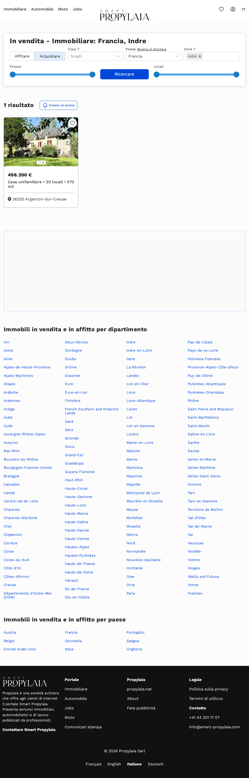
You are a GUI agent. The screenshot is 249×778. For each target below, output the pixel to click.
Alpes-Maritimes (18, 375)
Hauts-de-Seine (79, 572)
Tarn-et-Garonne (202, 501)
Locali (159, 66)
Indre (130, 342)
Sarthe (193, 442)
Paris (130, 593)
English (114, 764)
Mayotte (133, 484)
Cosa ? (74, 49)
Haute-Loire (75, 505)
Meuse (132, 509)
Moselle (133, 526)
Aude (8, 426)
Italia (69, 649)
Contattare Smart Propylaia (28, 729)
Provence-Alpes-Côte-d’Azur (213, 367)
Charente (12, 509)
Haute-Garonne (78, 497)
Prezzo (15, 66)
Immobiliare (15, 9)
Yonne (193, 585)
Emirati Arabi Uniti (20, 649)
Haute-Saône (76, 522)
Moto (63, 9)
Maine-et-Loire (139, 442)
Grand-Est (74, 455)
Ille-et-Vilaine (77, 597)
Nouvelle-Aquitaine (143, 560)
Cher (8, 526)
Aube (8, 417)
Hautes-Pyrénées (80, 555)
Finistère (72, 400)
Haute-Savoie (77, 530)
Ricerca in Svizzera (152, 49)
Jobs (77, 9)
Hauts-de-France (80, 564)
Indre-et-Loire (139, 350)
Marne (131, 459)
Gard (69, 421)
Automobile (42, 9)
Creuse (10, 585)
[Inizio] (124, 17)
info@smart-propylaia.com (214, 727)
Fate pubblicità (141, 708)
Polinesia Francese (204, 359)
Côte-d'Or (12, 568)
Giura (69, 446)
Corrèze (11, 543)
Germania (73, 641)
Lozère (132, 434)
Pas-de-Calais (200, 342)
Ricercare (124, 74)
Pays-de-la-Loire (203, 350)
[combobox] (204, 56)
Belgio (9, 641)
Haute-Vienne (77, 539)
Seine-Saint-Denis (204, 476)
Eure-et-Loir (76, 392)
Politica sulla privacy (208, 689)
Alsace (9, 384)
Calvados (11, 484)
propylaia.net (139, 689)
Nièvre (132, 534)
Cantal (9, 493)
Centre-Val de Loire (21, 501)
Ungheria (134, 649)
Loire (130, 392)
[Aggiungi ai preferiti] (72, 123)
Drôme (71, 367)
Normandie (136, 551)
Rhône (193, 400)
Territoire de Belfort (205, 509)
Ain (6, 342)
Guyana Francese (80, 472)
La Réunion (136, 367)
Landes (132, 375)
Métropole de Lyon (143, 493)
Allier (8, 359)
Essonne (72, 375)
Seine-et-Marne (202, 459)
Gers (69, 430)
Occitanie (134, 568)
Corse (9, 551)
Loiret (131, 409)
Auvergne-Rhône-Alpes (24, 434)
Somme (194, 484)
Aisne (8, 350)
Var (190, 534)
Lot (129, 417)
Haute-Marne (76, 513)
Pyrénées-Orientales (206, 392)
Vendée (194, 551)
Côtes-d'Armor (16, 576)
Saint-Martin (199, 426)
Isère (130, 359)
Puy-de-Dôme (200, 375)
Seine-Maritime (201, 467)
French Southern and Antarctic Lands (92, 411)
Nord (130, 543)
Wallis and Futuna (203, 576)
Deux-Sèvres (76, 342)
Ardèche (11, 392)
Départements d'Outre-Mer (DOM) (28, 595)
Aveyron (11, 442)
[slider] (13, 74)
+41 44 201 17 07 (204, 717)
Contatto (197, 708)
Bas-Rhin (12, 451)
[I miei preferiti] (221, 9)
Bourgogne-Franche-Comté (28, 467)
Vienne (194, 560)
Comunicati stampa (83, 727)
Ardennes (12, 400)
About (133, 698)
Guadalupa (74, 463)
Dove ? (190, 49)
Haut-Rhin (74, 480)
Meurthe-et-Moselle (144, 501)
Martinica (134, 467)
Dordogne (73, 350)
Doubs (70, 359)
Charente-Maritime (20, 518)
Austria (10, 632)
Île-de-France (77, 589)
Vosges (194, 568)
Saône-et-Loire (201, 434)
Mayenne (134, 476)
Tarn (191, 493)
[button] (200, 56)
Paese (146, 49)
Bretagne (11, 476)
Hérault (71, 580)
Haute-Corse (76, 488)
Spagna (132, 641)
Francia (71, 632)
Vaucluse (196, 543)
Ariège (9, 409)
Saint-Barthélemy (203, 417)
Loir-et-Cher (137, 384)
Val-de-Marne (200, 526)
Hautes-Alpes (77, 547)
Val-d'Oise (197, 518)
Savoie (193, 451)
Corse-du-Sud (16, 560)
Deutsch (156, 764)
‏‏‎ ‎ (10, 49)
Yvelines (195, 593)
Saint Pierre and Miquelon (210, 409)
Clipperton (13, 534)
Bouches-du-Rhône (21, 459)
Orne (130, 585)
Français (93, 764)
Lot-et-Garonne (140, 426)
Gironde (72, 438)
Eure (69, 384)
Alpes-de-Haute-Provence (27, 367)
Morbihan (134, 518)
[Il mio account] (233, 9)
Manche (133, 451)
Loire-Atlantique (140, 400)
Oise (130, 576)
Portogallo (135, 632)
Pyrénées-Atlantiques (207, 384)
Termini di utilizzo (206, 698)
